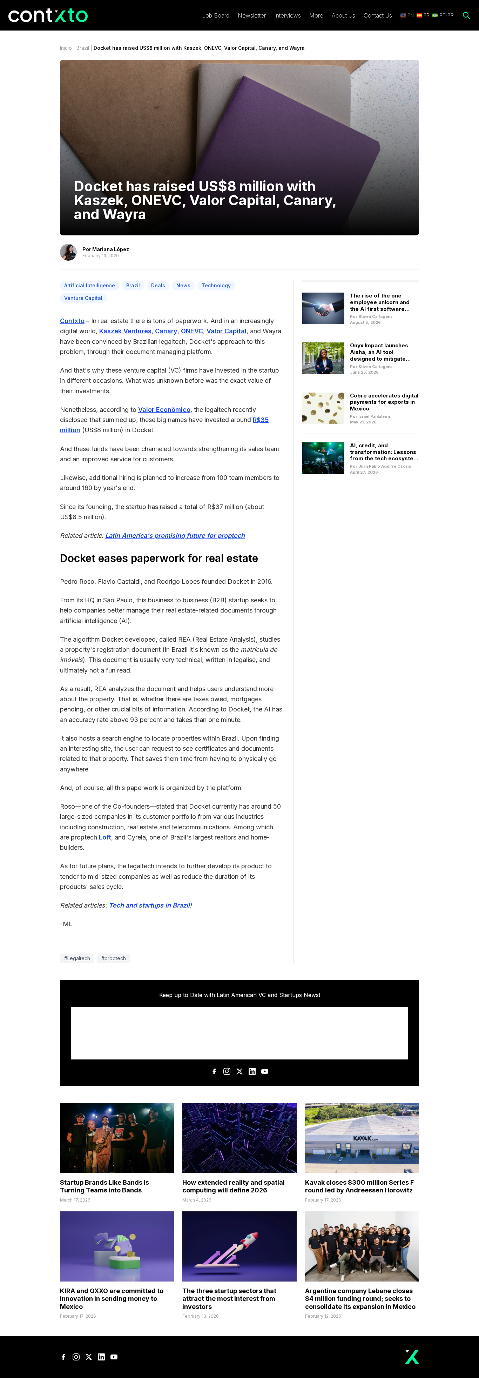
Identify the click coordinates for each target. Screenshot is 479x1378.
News (183, 285)
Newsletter (252, 15)
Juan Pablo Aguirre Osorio (384, 466)
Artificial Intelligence (89, 285)
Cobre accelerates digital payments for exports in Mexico (384, 402)
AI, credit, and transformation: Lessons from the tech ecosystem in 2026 (384, 455)
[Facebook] (214, 1071)
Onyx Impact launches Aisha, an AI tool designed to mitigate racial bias (379, 355)
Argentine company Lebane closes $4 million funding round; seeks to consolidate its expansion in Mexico (360, 1298)
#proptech (113, 958)
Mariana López (110, 249)
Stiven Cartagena (375, 316)
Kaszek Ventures (125, 331)
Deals (158, 285)
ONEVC (192, 331)
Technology (216, 285)
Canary (166, 331)
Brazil (82, 48)
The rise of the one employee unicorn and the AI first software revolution (380, 305)
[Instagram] (226, 1071)
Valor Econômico (164, 409)
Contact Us (378, 15)
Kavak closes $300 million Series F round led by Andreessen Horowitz (359, 1186)
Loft (105, 837)
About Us (343, 15)
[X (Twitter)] (239, 1071)
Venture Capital (83, 298)
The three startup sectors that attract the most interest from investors (229, 1298)
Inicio (66, 48)
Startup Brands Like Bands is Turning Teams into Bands (104, 1186)
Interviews (287, 15)
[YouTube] (264, 1071)
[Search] (466, 15)
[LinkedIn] (252, 1071)
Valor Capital (227, 331)
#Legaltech (77, 958)
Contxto (72, 321)
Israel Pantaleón (374, 416)
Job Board (215, 15)
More (316, 15)
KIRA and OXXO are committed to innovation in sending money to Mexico (111, 1298)
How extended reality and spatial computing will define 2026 (233, 1186)
